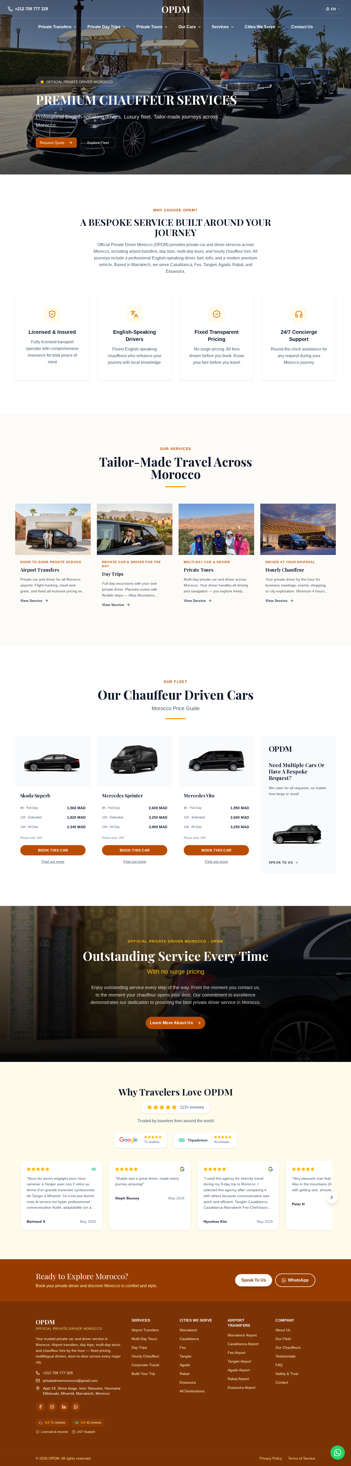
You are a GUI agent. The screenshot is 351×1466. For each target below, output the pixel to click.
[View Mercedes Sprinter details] (134, 761)
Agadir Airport (239, 1370)
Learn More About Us (171, 1023)
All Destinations (192, 1391)
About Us (282, 1330)
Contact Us (302, 27)
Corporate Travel (145, 1365)
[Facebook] (40, 1406)
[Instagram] (52, 1406)
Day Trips (139, 1347)
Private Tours (149, 27)
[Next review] (332, 1197)
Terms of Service (301, 1458)
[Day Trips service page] (134, 529)
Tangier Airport (239, 1361)
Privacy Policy (271, 1458)
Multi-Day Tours (144, 1339)
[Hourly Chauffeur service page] (298, 529)
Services (220, 27)
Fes (183, 1347)
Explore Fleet (98, 143)
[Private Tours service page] (216, 529)
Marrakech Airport (242, 1335)
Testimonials (285, 1356)
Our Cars (187, 27)
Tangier (186, 1356)
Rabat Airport (238, 1379)
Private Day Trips (104, 27)
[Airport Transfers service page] (53, 529)
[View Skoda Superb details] (53, 761)
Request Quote (52, 143)
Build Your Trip (143, 1374)
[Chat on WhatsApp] (337, 1452)
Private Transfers (54, 27)
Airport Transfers (145, 1330)
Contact (281, 1382)
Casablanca (189, 1339)
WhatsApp (298, 1280)
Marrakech (188, 1330)
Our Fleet (283, 1339)
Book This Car (53, 850)
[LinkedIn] (64, 1406)
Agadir (185, 1365)
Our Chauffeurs (288, 1347)
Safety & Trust (286, 1374)
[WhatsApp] (75, 1406)
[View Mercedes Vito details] (216, 761)
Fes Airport (236, 1353)
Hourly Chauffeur (145, 1356)
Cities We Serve (260, 27)
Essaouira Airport (241, 1387)
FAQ (279, 1365)
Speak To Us (253, 1280)
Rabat (184, 1374)
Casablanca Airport (243, 1344)
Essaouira (188, 1382)
